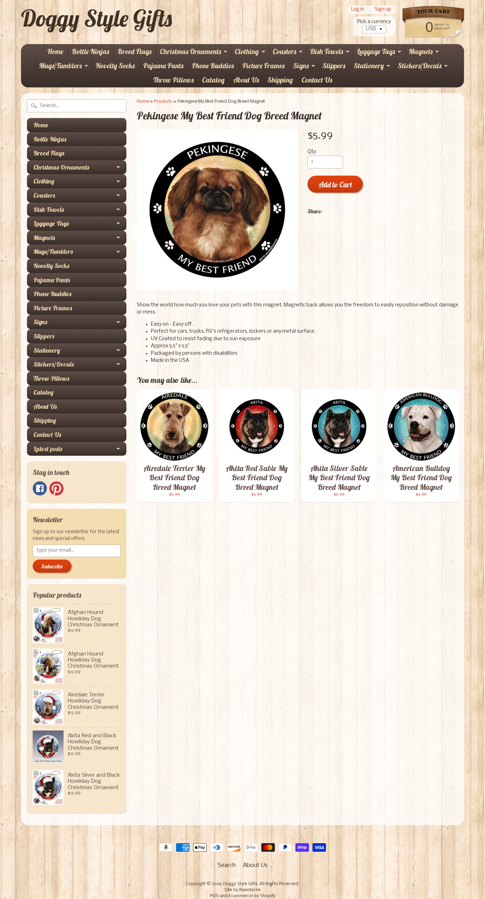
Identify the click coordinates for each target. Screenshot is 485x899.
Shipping (280, 79)
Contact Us (316, 79)
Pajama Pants (163, 65)
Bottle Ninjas (90, 51)
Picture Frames (263, 65)
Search (227, 865)
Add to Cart (335, 184)
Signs (301, 65)
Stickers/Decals (419, 65)
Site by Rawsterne (242, 890)
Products (163, 101)
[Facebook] (40, 488)
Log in (357, 9)
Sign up (383, 9)
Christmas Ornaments (190, 51)
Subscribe (52, 566)
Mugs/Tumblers (60, 65)
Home (55, 51)
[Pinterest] (56, 488)
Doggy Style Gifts (96, 18)
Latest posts (47, 449)
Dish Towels (326, 51)
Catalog (213, 79)
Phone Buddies (213, 65)
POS (214, 896)
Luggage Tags (376, 51)
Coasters (284, 51)
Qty (311, 152)
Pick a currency (374, 22)
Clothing (247, 51)
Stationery (369, 65)
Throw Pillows (173, 79)
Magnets (420, 51)
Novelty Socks (115, 65)
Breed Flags (134, 51)
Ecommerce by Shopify (252, 896)
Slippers (333, 65)
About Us (246, 79)
